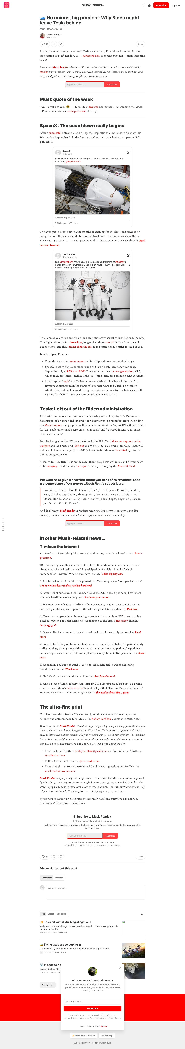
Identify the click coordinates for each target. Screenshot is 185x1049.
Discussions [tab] (62, 914)
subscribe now (91, 56)
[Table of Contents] (3, 524)
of (112, 342)
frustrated (121, 450)
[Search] (143, 5)
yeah (66, 381)
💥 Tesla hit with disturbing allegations (65, 922)
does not (117, 441)
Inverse (54, 245)
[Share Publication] (149, 5)
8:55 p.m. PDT (76, 371)
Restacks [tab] (59, 877)
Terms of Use (106, 1015)
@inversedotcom (89, 761)
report (57, 425)
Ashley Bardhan (54, 34)
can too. (105, 597)
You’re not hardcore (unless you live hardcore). (66, 586)
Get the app (107, 1035)
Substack (78, 1042)
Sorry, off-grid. (48, 625)
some (73, 361)
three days (75, 342)
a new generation (123, 371)
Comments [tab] (47, 877)
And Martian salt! (105, 676)
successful (55, 133)
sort (107, 342)
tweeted (94, 107)
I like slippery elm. (112, 574)
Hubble (44, 72)
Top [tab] (43, 914)
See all (45, 984)
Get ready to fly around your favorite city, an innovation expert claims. (75, 948)
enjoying (52, 466)
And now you (92, 597)
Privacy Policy (114, 1018)
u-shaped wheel (76, 111)
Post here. (132, 609)
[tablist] (52, 878)
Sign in (176, 5)
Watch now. (72, 669)
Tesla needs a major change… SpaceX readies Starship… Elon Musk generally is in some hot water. (79, 927)
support (128, 441)
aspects (81, 361)
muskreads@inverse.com (60, 771)
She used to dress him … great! (113, 693)
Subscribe (161, 5)
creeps (82, 466)
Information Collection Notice (91, 1018)
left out (79, 446)
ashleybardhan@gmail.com (91, 751)
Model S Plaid (126, 466)
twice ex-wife (75, 688)
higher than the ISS (80, 347)
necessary (122, 621)
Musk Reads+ (60, 67)
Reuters (49, 425)
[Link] (36, 99)
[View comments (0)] (54, 44)
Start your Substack (85, 1035)
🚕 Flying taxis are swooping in (60, 944)
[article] (92, 929)
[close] (120, 968)
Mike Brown (60, 952)
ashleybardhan (56, 755)
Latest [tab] (51, 914)
